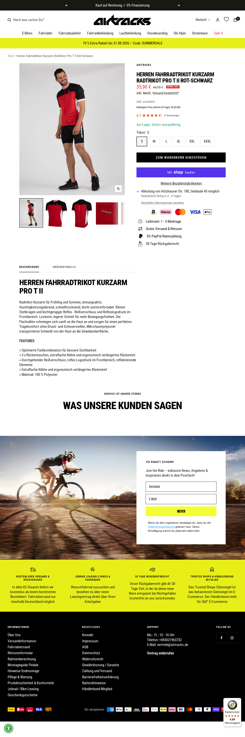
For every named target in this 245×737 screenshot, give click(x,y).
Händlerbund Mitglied (97, 689)
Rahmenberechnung (22, 659)
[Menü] (239, 700)
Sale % (218, 33)
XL (178, 141)
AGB (85, 647)
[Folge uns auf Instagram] (232, 638)
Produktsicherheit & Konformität (31, 683)
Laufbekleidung (130, 33)
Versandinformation (22, 641)
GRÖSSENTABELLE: (65, 266)
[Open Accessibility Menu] (8, 728)
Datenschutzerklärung (161, 526)
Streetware (200, 33)
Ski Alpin (180, 33)
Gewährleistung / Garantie (100, 665)
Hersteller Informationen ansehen (162, 203)
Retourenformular (20, 653)
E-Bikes (27, 33)
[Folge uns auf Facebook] (221, 638)
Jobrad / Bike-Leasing (23, 689)
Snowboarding (157, 33)
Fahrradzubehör (70, 33)
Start (11, 56)
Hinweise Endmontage (23, 671)
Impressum (90, 641)
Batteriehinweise (94, 683)
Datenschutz (91, 653)
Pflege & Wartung (20, 677)
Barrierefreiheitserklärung (100, 677)
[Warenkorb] (235, 20)
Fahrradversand (19, 647)
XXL (192, 141)
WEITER (181, 511)
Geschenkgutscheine (23, 695)
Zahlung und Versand (97, 671)
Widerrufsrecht (92, 659)
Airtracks (143, 64)
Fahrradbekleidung (100, 33)
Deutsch (201, 20)
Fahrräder (45, 33)
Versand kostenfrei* (165, 93)
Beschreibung (29, 266)
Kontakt (87, 635)
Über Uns (14, 635)
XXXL (207, 141)
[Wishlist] (226, 20)
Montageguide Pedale (23, 665)
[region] (122, 585)
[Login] (217, 19)
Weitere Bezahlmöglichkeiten (181, 183)
